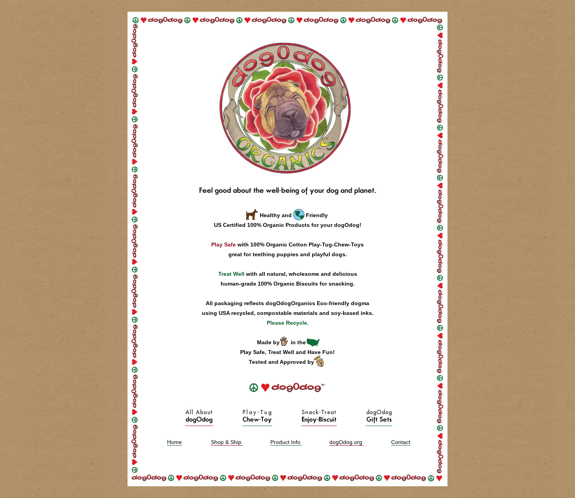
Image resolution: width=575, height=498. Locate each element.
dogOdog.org (346, 442)
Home (174, 442)
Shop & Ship (227, 442)
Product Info (286, 442)
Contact (400, 442)
